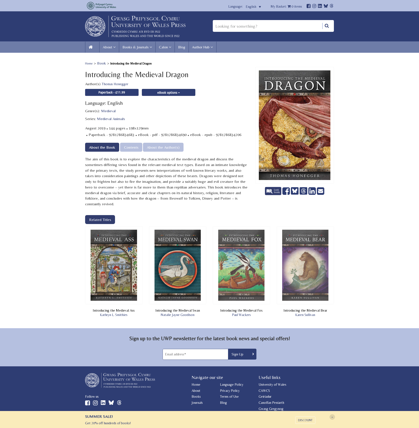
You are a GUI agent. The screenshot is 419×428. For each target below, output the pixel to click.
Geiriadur (265, 396)
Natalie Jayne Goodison (177, 315)
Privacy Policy (230, 391)
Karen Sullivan (305, 315)
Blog (181, 47)
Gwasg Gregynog (271, 409)
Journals (197, 403)
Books (196, 396)
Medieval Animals (111, 118)
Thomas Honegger (115, 84)
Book (101, 63)
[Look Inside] (273, 193)
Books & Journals (135, 47)
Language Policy (231, 384)
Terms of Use (229, 396)
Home (89, 63)
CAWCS (264, 391)
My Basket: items (286, 6)
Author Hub (201, 47)
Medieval (108, 111)
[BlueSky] (326, 7)
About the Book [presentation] (102, 147)
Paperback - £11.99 (111, 92)
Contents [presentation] (131, 147)
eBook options (167, 92)
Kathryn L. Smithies (113, 315)
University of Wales (272, 384)
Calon (163, 47)
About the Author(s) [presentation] (163, 147)
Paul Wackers (241, 315)
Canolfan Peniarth (271, 403)
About (107, 47)
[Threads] (331, 6)
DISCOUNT (305, 420)
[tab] (102, 147)
